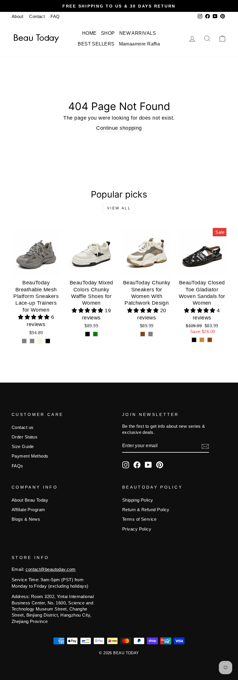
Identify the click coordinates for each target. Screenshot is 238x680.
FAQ (55, 16)
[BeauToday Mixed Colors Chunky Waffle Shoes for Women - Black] (87, 334)
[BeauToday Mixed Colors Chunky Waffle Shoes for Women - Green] (95, 334)
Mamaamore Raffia (139, 43)
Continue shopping (119, 128)
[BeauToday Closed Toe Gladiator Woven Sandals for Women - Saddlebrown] (209, 340)
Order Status (24, 436)
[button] (34, 317)
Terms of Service (139, 519)
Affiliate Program (28, 509)
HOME (89, 33)
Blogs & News (26, 519)
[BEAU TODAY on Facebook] (137, 464)
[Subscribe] (205, 446)
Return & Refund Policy (146, 509)
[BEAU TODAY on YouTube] (148, 464)
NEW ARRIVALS (137, 33)
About (17, 16)
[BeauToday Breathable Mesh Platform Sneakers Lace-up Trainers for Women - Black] (48, 341)
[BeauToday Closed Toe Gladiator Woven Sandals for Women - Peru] (202, 340)
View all (119, 208)
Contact (37, 16)
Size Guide (23, 446)
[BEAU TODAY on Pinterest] (159, 464)
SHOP (108, 33)
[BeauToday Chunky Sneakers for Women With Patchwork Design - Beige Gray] (150, 334)
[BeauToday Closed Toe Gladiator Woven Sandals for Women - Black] (194, 340)
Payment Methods (30, 456)
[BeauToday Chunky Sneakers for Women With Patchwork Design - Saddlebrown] (142, 334)
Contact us (23, 427)
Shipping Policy (137, 500)
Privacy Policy (136, 529)
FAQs (17, 465)
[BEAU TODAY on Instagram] (125, 464)
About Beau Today (30, 500)
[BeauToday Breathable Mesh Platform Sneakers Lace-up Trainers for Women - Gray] (24, 341)
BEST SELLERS (96, 43)
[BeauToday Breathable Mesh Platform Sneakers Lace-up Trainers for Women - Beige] (40, 341)
